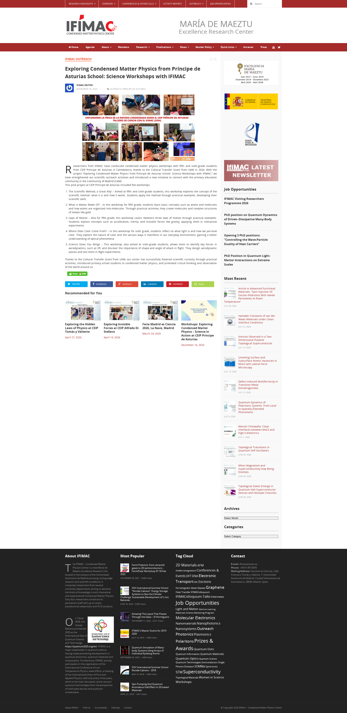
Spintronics (211, 666)
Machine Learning (207, 609)
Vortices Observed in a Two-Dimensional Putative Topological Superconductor (255, 340)
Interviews (217, 596)
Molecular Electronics (195, 618)
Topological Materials (187, 677)
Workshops (184, 682)
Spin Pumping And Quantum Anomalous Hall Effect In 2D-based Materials (150, 687)
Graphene (215, 587)
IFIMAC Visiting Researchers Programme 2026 (244, 201)
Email (201, 284)
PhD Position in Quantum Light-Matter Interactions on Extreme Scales (247, 260)
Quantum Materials (212, 654)
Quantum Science (208, 658)
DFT (188, 576)
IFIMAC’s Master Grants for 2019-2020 (149, 632)
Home (74, 47)
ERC (196, 582)
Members (123, 47)
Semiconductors (209, 662)
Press (264, 47)
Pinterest (178, 284)
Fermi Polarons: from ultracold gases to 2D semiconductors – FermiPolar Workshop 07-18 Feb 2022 (143, 569)
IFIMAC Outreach (78, 59)
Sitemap (115, 707)
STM (179, 672)
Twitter (76, 284)
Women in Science (211, 677)
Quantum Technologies (188, 662)
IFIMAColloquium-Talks (193, 596)
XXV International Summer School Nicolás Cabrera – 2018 (150, 669)
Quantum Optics (187, 658)
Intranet (248, 47)
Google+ (127, 284)
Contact (128, 707)
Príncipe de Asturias (134, 89)
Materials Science (185, 612)
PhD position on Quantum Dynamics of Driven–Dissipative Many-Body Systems (250, 219)
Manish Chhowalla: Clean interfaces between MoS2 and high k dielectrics (256, 430)
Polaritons (185, 641)
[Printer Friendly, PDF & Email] (77, 274)
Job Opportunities (220, 3)
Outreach (115, 89)
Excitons (204, 581)
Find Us (86, 707)
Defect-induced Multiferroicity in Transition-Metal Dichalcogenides (258, 385)
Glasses (201, 588)
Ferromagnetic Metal (186, 587)
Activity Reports (172, 3)
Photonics (184, 634)
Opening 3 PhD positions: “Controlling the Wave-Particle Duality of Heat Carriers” (246, 239)
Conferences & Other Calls (138, 3)
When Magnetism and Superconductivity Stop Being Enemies (256, 469)
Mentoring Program (204, 612)
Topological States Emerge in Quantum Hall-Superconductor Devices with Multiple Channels (257, 489)
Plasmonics (202, 634)
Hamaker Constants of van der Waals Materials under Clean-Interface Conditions (256, 319)
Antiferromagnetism (186, 570)
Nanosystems (186, 628)
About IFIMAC (72, 707)
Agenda (90, 47)
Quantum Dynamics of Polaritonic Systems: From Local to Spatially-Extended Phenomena (257, 407)
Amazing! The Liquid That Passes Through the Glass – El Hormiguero (150, 615)
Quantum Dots (204, 649)
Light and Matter (187, 609)
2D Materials (186, 565)
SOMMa (199, 666)
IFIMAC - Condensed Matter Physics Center (260, 707)
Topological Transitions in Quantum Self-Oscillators (253, 448)
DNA (195, 576)
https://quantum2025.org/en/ (81, 646)
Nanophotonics (208, 623)
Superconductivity (202, 672)
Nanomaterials (186, 623)
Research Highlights (81, 3)
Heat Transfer (183, 592)
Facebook (101, 284)
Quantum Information (188, 654)
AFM (200, 565)
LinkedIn (152, 284)
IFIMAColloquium (200, 592)
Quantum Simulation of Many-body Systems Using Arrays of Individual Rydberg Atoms (148, 650)
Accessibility (101, 707)
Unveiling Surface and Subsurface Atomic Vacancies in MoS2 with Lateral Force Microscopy (257, 362)
